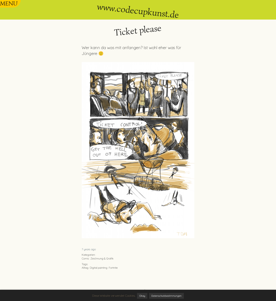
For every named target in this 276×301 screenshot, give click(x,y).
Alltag (85, 267)
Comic (85, 258)
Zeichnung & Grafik (101, 258)
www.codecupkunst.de (137, 10)
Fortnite (113, 267)
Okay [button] (142, 295)
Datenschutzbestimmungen (166, 295)
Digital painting (98, 267)
